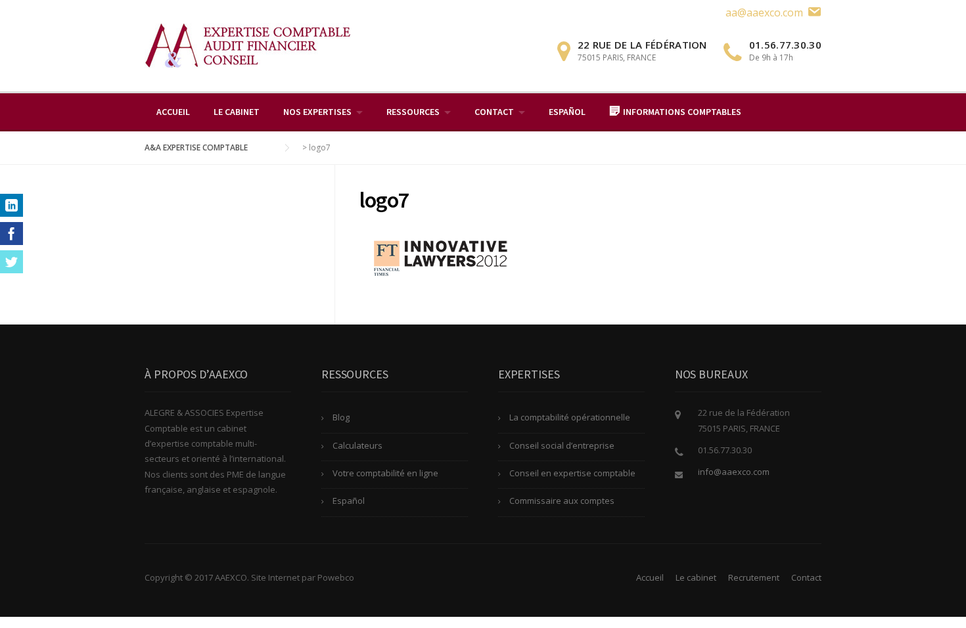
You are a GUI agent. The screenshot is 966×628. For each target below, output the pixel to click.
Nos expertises (317, 112)
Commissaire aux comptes (561, 500)
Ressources (413, 112)
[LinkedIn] (11, 205)
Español (567, 112)
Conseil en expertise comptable (572, 473)
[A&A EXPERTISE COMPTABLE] (248, 44)
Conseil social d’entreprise (561, 445)
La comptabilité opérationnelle (569, 417)
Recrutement (753, 577)
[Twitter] (11, 261)
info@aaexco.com (734, 472)
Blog (341, 417)
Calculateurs (357, 445)
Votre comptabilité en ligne (385, 473)
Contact (494, 112)
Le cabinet (237, 112)
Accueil (173, 112)
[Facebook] (11, 233)
